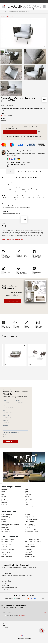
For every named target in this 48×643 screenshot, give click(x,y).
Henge (26, 489)
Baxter (3, 491)
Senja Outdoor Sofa (6, 556)
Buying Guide (14, 587)
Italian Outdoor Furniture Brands (10, 524)
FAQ (40, 171)
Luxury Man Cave (29, 521)
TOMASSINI (4, 623)
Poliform (3, 506)
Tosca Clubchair (5, 552)
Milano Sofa (4, 516)
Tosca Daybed (28, 549)
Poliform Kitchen (5, 531)
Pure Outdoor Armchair (7, 549)
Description (10, 171)
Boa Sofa (27, 514)
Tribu (26, 504)
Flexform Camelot (6, 518)
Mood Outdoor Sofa (30, 546)
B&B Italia (4, 489)
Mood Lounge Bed (30, 556)
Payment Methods (32, 171)
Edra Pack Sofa (5, 521)
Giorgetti (27, 491)
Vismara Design (29, 506)
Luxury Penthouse (29, 516)
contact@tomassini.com (26, 162)
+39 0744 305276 (10, 583)
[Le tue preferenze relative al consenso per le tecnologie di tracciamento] (1, 482)
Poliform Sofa (5, 529)
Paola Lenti (4, 504)
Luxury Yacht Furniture (31, 519)
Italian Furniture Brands (31, 529)
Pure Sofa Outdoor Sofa (7, 551)
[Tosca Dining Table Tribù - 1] (18, 353)
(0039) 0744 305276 (21, 166)
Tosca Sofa (4, 554)
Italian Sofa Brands (6, 526)
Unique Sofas (4, 527)
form (32, 575)
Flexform (3, 496)
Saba (26, 502)
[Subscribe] (45, 612)
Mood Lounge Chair (30, 544)
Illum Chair (28, 552)
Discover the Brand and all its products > (13, 239)
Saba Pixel (4, 519)
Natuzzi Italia (4, 501)
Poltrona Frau (28, 499)
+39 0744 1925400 (27, 639)
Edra (2, 494)
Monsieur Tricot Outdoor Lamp (33, 541)
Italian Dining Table (30, 524)
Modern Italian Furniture (31, 531)
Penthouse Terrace (30, 518)
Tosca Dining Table (6, 543)
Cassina (3, 493)
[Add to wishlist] (38, 132)
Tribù (9, 364)
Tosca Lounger (29, 551)
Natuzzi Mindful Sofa (6, 514)
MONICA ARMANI (9, 105)
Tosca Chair (4, 546)
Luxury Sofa (28, 527)
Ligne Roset (28, 494)
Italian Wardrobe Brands (31, 526)
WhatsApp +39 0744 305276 (38, 639)
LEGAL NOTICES (5, 627)
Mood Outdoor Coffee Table (8, 539)
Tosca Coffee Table (6, 544)
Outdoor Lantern (29, 543)
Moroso (3, 499)
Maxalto (27, 496)
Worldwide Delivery (20, 171)
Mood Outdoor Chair (6, 541)
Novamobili (4, 502)
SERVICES (4, 625)
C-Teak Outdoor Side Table (32, 539)
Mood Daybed (28, 554)
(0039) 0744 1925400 (20, 164)
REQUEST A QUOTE (20, 132)
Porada (27, 501)
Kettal (26, 493)
